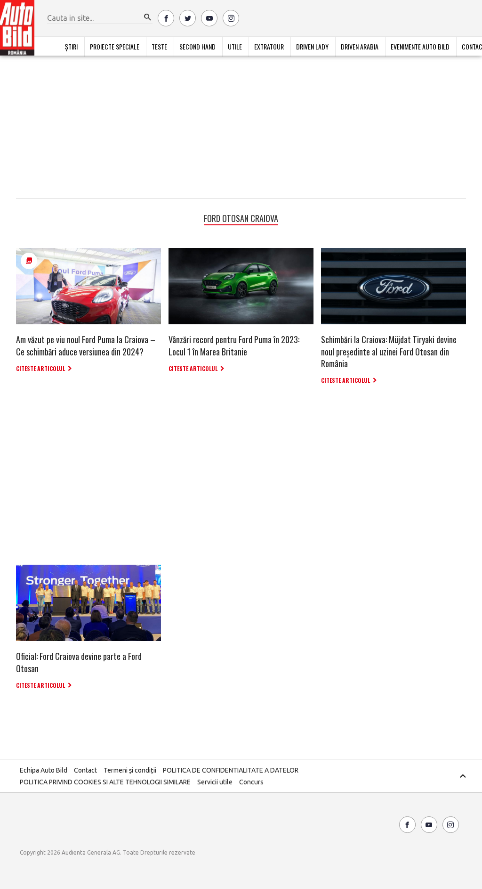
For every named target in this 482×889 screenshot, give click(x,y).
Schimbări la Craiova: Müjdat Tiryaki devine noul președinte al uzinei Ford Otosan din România (389, 351)
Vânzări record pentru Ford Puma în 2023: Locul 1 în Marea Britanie (234, 345)
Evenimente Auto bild (420, 46)
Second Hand (197, 46)
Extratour (269, 46)
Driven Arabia (359, 46)
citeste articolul (40, 368)
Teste (159, 46)
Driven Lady (312, 46)
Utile (235, 46)
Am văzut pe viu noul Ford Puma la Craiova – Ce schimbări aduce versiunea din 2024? (85, 345)
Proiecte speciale (114, 46)
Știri (71, 46)
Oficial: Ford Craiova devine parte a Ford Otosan (79, 662)
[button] (148, 17)
